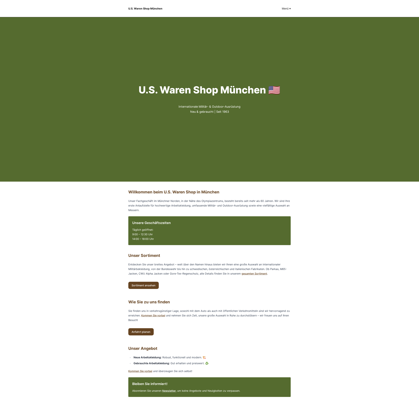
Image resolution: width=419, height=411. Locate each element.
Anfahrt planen (141, 331)
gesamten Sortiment (254, 273)
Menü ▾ (286, 8)
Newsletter (169, 390)
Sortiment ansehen (143, 285)
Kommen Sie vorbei (153, 315)
